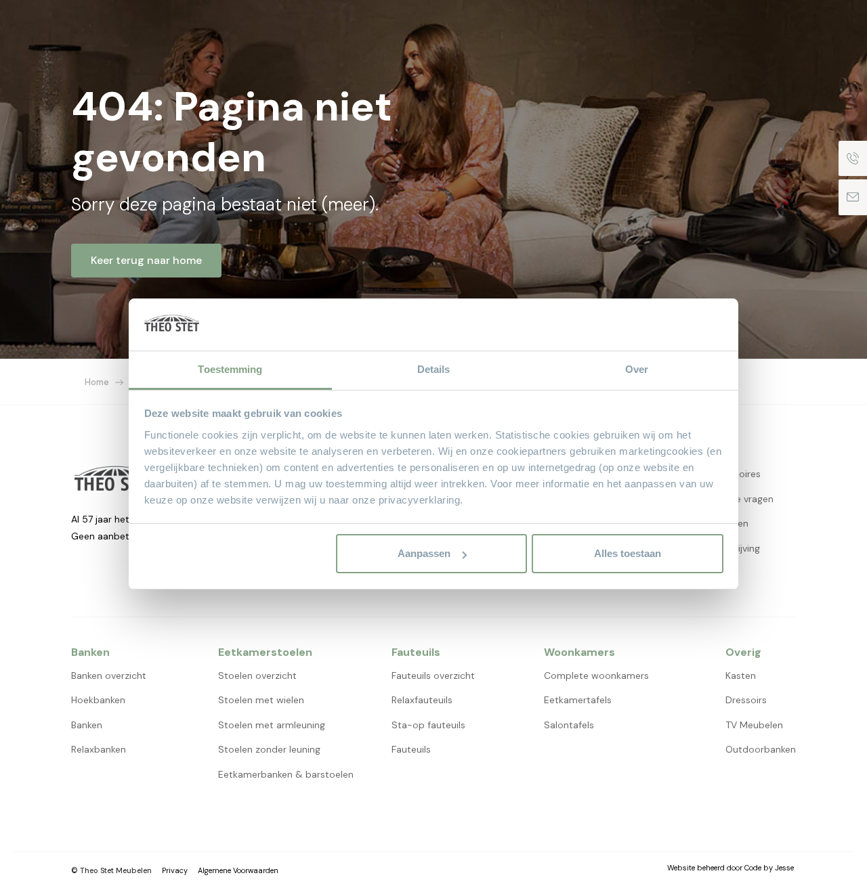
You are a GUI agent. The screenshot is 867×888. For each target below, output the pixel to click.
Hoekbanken (98, 700)
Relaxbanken (98, 749)
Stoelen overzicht (257, 675)
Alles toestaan (627, 553)
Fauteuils (411, 749)
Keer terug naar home (146, 260)
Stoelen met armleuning (271, 725)
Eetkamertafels (578, 700)
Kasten (740, 675)
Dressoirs (746, 700)
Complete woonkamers (596, 675)
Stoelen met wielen (261, 700)
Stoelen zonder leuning (269, 749)
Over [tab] (636, 369)
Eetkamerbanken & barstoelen (286, 774)
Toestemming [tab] (230, 369)
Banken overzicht (108, 675)
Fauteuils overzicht (433, 675)
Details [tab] (433, 369)
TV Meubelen (754, 725)
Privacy (175, 870)
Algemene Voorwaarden (238, 870)
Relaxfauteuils (422, 700)
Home (97, 382)
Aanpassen (424, 553)
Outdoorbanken (760, 749)
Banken (86, 725)
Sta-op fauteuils (428, 725)
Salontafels (569, 725)
